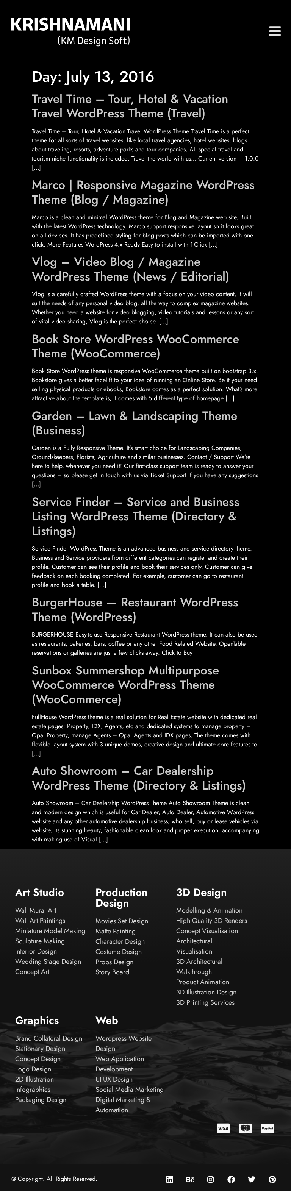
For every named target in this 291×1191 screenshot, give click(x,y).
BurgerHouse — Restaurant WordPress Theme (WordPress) (135, 609)
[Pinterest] (272, 1179)
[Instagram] (210, 1179)
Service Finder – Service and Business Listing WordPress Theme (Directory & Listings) (135, 516)
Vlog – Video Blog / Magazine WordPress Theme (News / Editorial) (130, 269)
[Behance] (190, 1179)
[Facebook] (231, 1179)
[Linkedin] (169, 1179)
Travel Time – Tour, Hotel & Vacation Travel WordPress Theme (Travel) (130, 106)
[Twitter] (251, 1179)
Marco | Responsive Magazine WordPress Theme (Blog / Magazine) (143, 192)
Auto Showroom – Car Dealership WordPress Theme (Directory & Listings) (139, 778)
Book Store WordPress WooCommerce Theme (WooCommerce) (135, 346)
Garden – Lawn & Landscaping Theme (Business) (134, 423)
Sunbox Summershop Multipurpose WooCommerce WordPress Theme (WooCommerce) (125, 685)
